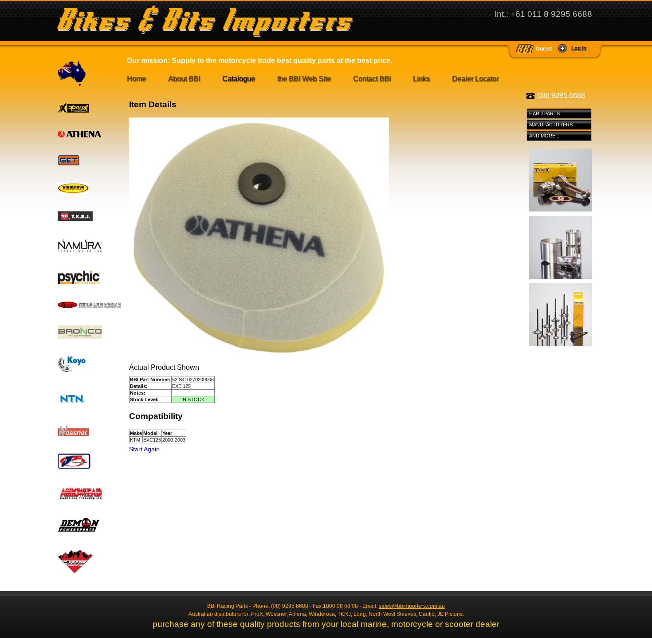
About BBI (184, 78)
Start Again (144, 449)
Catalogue (238, 78)
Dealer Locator (475, 78)
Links (421, 78)
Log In (578, 48)
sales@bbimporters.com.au (412, 606)
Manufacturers (551, 124)
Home (136, 78)
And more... (544, 135)
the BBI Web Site (304, 78)
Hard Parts (544, 113)
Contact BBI (372, 78)
